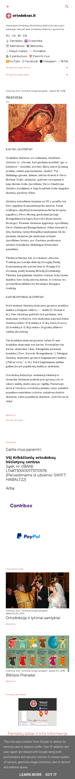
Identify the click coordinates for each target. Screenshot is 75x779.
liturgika (18, 420)
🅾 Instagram (48, 61)
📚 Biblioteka (34, 46)
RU (8, 35)
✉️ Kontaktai (37, 51)
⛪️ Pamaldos (14, 41)
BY (19, 35)
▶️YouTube (13, 61)
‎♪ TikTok (63, 61)
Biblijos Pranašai (20, 675)
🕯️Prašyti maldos (16, 51)
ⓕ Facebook (30, 61)
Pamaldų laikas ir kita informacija (37, 733)
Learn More (30, 774)
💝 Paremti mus (39, 56)
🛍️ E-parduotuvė (16, 56)
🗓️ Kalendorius (15, 46)
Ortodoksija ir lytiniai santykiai (33, 618)
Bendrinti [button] (11, 415)
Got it (51, 774)
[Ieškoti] (67, 5)
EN (25, 35)
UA (14, 35)
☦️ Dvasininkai (33, 41)
